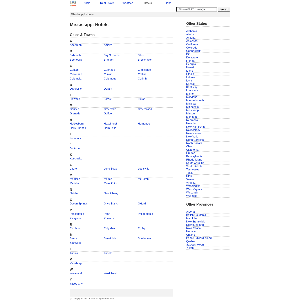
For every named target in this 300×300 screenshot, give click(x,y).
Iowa (189, 80)
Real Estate (107, 3)
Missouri (191, 113)
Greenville (110, 109)
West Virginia (194, 189)
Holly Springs (78, 128)
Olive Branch (111, 203)
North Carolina (195, 139)
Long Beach (111, 168)
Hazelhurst (110, 123)
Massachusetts (195, 100)
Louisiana (192, 90)
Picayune (75, 218)
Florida (190, 60)
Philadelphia (145, 213)
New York (192, 136)
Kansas (190, 83)
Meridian (75, 183)
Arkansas (191, 41)
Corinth (142, 78)
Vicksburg (76, 263)
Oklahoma (192, 149)
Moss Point (110, 183)
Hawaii (190, 67)
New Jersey (193, 130)
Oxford (142, 203)
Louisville (143, 168)
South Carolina (195, 162)
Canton (74, 69)
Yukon (190, 247)
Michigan (191, 103)
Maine (190, 93)
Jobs (168, 3)
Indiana (190, 77)
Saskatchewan (195, 244)
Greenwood (145, 109)
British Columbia (196, 215)
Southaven (144, 238)
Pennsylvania (194, 156)
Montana (191, 116)
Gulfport (108, 113)
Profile (86, 3)
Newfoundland (195, 224)
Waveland (76, 273)
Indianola (75, 138)
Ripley (142, 228)
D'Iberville (76, 88)
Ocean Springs (79, 203)
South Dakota (194, 166)
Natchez (75, 193)
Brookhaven (145, 59)
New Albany (111, 193)
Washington (193, 186)
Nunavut (191, 231)
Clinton (108, 74)
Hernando (144, 123)
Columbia (75, 78)
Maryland (191, 97)
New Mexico (193, 133)
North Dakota (194, 143)
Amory (108, 45)
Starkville (75, 242)
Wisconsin (192, 192)
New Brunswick (195, 221)
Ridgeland (110, 228)
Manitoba (191, 218)
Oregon (190, 153)
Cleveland (76, 74)
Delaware (192, 57)
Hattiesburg (77, 123)
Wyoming (191, 195)
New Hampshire (196, 126)
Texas (189, 172)
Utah (189, 176)
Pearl (107, 213)
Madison (75, 179)
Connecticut (193, 50)
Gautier (74, 109)
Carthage (109, 69)
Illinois (190, 74)
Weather (128, 3)
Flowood (75, 99)
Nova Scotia (193, 228)
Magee (108, 179)
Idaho (189, 70)
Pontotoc (109, 218)
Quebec (191, 241)
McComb (143, 179)
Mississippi (192, 110)
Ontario (190, 234)
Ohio (189, 146)
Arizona (190, 37)
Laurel (74, 168)
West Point (110, 273)
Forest (107, 99)
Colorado (191, 47)
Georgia (191, 64)
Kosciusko (76, 158)
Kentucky (191, 87)
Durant (108, 88)
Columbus (110, 78)
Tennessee (192, 169)
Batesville (75, 55)
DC (188, 54)
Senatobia (110, 238)
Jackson (75, 148)
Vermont (191, 179)
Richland (75, 228)
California (192, 44)
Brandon (109, 59)
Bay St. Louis (111, 55)
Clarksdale (144, 69)
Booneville (76, 59)
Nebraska (192, 120)
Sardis (74, 238)
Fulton (141, 99)
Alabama (191, 31)
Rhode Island (194, 159)
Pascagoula (77, 213)
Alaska (190, 34)
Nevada (191, 123)
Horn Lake (110, 128)
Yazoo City (76, 283)
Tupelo (108, 253)
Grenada (75, 113)
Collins (142, 74)
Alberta (190, 211)
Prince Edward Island (199, 238)
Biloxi (141, 55)
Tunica (74, 253)
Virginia (190, 182)
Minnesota (192, 106)
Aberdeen (76, 45)
